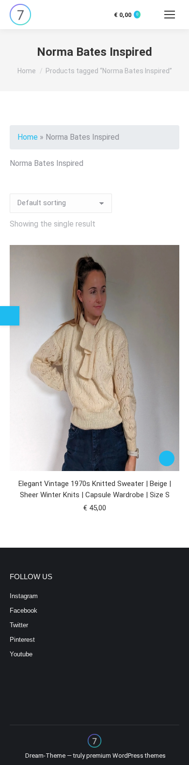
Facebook (23, 610)
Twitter (19, 625)
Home (27, 137)
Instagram (24, 596)
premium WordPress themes (126, 755)
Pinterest (22, 639)
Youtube (21, 654)
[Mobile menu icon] (169, 14)
